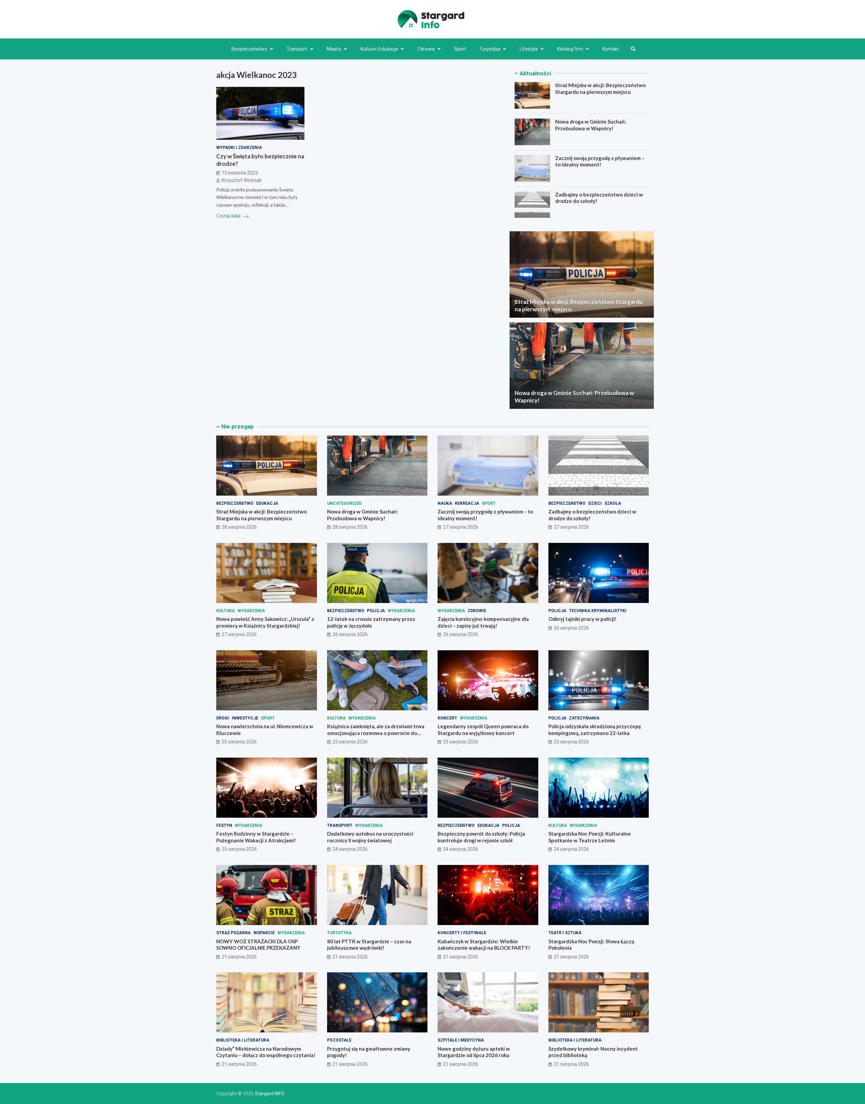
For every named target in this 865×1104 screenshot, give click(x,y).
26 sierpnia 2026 (350, 634)
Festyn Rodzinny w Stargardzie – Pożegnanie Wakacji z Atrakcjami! (256, 837)
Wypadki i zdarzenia (239, 147)
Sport (460, 49)
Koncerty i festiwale (462, 932)
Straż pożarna (233, 932)
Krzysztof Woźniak (242, 180)
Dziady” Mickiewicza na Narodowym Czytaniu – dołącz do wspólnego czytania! (266, 1052)
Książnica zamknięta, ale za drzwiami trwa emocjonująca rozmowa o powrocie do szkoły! (375, 732)
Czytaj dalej (228, 216)
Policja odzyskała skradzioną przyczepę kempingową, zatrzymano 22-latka (594, 729)
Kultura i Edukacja (379, 49)
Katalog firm (570, 49)
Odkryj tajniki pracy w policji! (582, 619)
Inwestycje (245, 718)
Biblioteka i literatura (242, 1040)
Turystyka (489, 49)
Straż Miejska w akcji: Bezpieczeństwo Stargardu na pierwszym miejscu (600, 88)
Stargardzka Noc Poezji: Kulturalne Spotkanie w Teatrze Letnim (589, 837)
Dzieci (595, 503)
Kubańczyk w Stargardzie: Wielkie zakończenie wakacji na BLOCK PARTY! (484, 944)
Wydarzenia (251, 610)
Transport (297, 49)
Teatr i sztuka (565, 932)
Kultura (225, 610)
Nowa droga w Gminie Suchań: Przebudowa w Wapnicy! (590, 125)
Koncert (447, 718)
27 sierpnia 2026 (460, 527)
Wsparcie (264, 932)
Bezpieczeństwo (249, 49)
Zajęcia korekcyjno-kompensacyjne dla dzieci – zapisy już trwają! (483, 622)
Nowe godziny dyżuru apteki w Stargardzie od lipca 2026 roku (474, 1052)
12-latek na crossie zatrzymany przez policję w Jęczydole (371, 622)
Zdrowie (426, 49)
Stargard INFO (270, 1093)
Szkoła (612, 503)
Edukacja (267, 503)
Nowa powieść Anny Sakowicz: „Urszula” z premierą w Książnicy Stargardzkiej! (265, 622)
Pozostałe (339, 1040)
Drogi (222, 718)
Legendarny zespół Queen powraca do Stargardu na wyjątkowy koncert (483, 729)
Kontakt (610, 49)
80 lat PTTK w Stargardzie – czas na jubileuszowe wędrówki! (369, 944)
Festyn (224, 825)
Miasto (334, 49)
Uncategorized (344, 503)
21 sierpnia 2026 (239, 957)
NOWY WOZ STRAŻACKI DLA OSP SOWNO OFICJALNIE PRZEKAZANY (258, 944)
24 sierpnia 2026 (350, 849)
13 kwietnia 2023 (240, 173)
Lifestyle (529, 49)
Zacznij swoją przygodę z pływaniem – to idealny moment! (599, 161)
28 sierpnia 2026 (239, 527)
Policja (376, 610)
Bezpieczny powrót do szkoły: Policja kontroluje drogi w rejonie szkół (481, 837)
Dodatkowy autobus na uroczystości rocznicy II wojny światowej (370, 837)
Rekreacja (467, 503)
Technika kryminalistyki (597, 610)
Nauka (445, 503)
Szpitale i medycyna (461, 1040)
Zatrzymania (584, 718)
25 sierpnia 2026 (239, 741)
